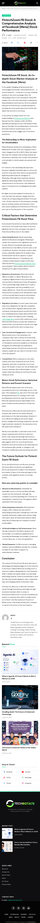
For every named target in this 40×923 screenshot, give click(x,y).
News (11, 917)
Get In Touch (6, 875)
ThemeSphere (31, 922)
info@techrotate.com (14, 900)
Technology (6, 15)
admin (10, 35)
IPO (18, 393)
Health (16, 917)
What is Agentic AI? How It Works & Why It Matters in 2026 (26, 830)
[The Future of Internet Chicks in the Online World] (20, 733)
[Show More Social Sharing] (36, 42)
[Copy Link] (31, 42)
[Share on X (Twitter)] (18, 42)
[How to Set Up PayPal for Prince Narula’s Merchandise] (7, 846)
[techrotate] (20, 3)
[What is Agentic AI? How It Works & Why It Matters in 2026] (20, 661)
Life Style (32, 914)
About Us (5, 869)
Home (3, 8)
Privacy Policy (6, 884)
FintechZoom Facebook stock (25, 264)
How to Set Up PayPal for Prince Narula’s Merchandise (25, 843)
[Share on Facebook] (12, 42)
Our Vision (5, 881)
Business (24, 914)
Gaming (30, 917)
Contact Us (5, 872)
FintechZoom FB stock (22, 118)
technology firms (8, 319)
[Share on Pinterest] (25, 42)
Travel (23, 917)
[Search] (37, 3)
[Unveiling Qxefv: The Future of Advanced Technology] (20, 697)
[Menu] (3, 3)
